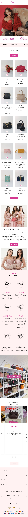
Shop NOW (14, 55)
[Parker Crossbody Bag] (21, 151)
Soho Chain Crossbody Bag (7, 163)
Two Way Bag (21, 107)
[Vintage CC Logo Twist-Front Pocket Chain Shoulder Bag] (7, 95)
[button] (13, 457)
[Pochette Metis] (21, 68)
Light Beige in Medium (20, 109)
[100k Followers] (13, 503)
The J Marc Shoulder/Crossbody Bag (7, 80)
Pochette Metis (20, 79)
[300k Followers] (10, 503)
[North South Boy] (7, 178)
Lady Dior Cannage (20, 136)
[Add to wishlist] (7, 75)
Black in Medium (7, 138)
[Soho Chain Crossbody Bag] (7, 151)
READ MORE (14, 244)
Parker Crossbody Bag (20, 162)
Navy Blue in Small (20, 192)
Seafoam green (7, 192)
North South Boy (7, 190)
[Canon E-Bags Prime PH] (14, 2)
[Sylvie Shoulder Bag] (21, 178)
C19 (7, 136)
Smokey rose (7, 165)
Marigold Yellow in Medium (20, 165)
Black (7, 111)
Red (7, 82)
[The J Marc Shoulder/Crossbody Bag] (7, 68)
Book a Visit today (14, 376)
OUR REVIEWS (14, 463)
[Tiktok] (16, 503)
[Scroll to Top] (25, 509)
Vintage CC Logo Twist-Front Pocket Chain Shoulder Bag (7, 109)
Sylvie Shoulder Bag (21, 190)
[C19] (7, 124)
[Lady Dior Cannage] (21, 124)
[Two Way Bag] (21, 95)
